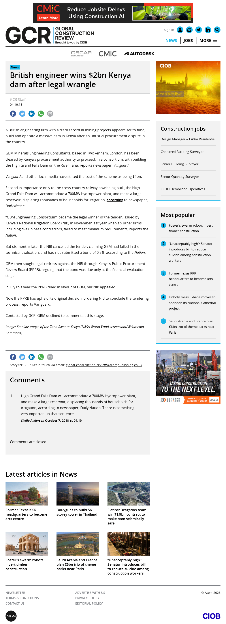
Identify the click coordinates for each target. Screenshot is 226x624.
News (171, 40)
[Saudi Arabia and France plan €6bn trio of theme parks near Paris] (77, 544)
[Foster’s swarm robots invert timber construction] (27, 544)
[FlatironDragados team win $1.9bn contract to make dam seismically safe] (128, 493)
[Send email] (50, 114)
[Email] (189, 29)
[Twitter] (198, 29)
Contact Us (15, 603)
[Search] (217, 29)
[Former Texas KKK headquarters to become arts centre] (27, 493)
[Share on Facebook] (13, 114)
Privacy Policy (87, 598)
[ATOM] (59, 616)
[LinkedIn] (208, 29)
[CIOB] (166, 616)
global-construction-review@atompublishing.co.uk (104, 365)
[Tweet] (22, 114)
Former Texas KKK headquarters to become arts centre (191, 279)
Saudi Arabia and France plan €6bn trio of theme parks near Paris (192, 327)
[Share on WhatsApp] (41, 114)
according (115, 199)
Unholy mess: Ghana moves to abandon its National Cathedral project (192, 302)
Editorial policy (89, 603)
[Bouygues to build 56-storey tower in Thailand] (77, 493)
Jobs (188, 40)
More (205, 40)
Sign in (169, 30)
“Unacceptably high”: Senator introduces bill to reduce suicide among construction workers (191, 252)
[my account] (180, 29)
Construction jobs (183, 128)
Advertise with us (90, 592)
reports (86, 165)
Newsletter (15, 592)
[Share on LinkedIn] (31, 114)
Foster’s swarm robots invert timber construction (191, 228)
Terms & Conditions (22, 598)
